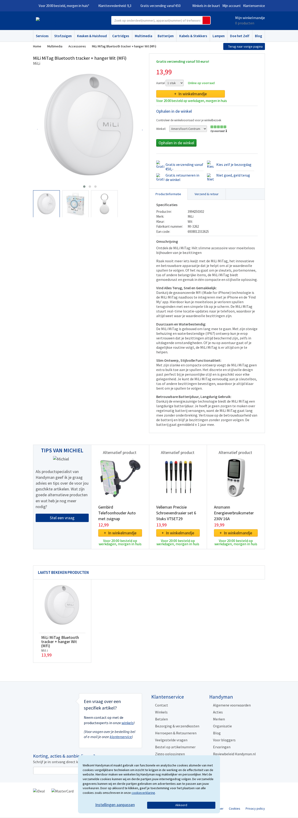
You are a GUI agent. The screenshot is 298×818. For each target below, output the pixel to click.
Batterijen (166, 36)
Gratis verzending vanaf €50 (160, 5)
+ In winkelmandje (190, 93)
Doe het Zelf (239, 36)
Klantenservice (254, 5)
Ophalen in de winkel (176, 142)
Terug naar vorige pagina (245, 46)
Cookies (234, 808)
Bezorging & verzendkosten (177, 726)
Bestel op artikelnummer (175, 747)
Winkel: (161, 129)
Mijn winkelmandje (250, 17)
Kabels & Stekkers (193, 36)
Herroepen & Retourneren (175, 733)
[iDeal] (39, 790)
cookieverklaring (143, 793)
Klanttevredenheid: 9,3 (114, 5)
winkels (128, 722)
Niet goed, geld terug (233, 175)
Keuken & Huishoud (92, 36)
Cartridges (120, 36)
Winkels (161, 712)
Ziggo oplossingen (170, 754)
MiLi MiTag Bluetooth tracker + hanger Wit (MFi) (60, 641)
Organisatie (222, 726)
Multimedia (143, 36)
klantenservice (121, 736)
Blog (258, 36)
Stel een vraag (62, 517)
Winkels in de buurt (206, 5)
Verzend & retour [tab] (207, 194)
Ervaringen (221, 747)
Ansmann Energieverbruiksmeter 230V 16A (234, 512)
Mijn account (231, 5)
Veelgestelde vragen (171, 740)
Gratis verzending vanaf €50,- (184, 166)
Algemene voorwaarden (232, 705)
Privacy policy (255, 808)
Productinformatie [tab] (168, 194)
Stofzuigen (63, 36)
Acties (218, 712)
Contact (161, 705)
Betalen (161, 719)
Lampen (219, 36)
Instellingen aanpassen (115, 804)
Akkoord (181, 805)
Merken (219, 719)
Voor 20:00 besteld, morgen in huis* (64, 5)
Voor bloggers (224, 740)
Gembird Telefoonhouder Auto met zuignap (117, 512)
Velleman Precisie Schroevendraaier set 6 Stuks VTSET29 (176, 512)
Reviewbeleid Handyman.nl (234, 754)
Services (42, 36)
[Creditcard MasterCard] (62, 790)
